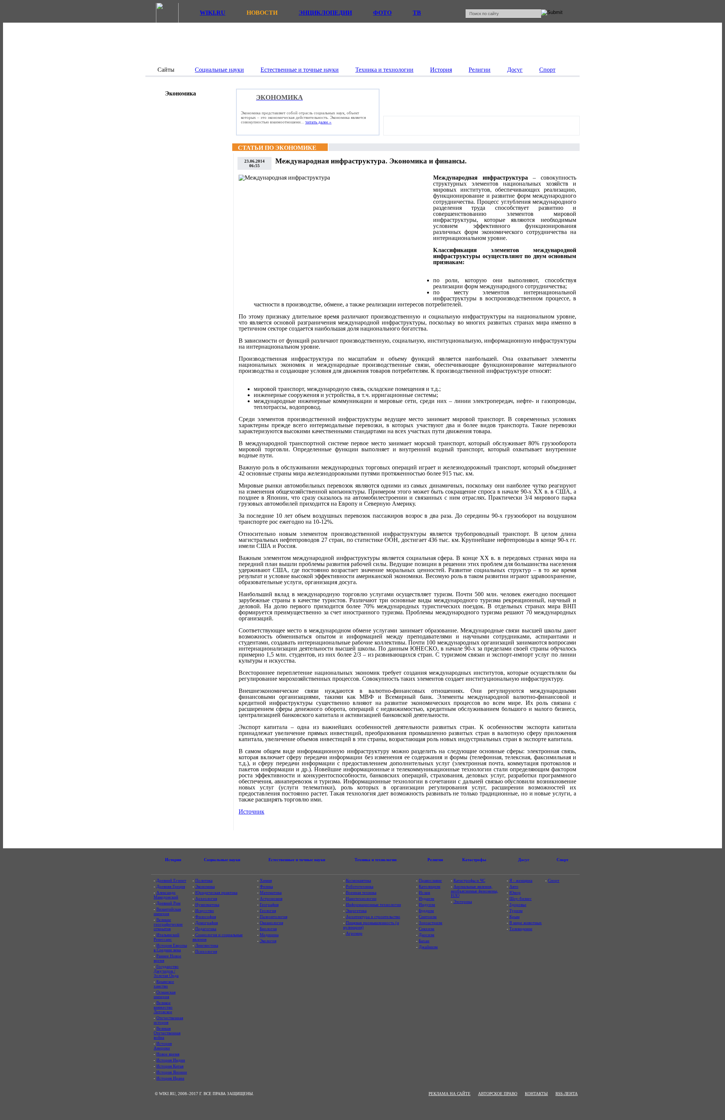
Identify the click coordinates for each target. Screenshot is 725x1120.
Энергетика (356, 910)
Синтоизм (428, 916)
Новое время (167, 1054)
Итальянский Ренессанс (166, 937)
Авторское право (497, 1093)
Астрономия (271, 898)
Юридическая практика (216, 892)
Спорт (553, 880)
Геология (268, 910)
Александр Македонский (166, 894)
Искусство (204, 910)
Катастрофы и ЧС (469, 880)
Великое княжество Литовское (163, 1007)
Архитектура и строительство (373, 916)
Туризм (516, 910)
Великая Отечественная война (167, 1033)
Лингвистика (206, 945)
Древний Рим (168, 903)
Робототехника (359, 886)
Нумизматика (207, 904)
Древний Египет (171, 880)
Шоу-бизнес (520, 898)
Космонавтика (358, 880)
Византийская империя (167, 911)
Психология (206, 951)
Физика (266, 886)
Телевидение (520, 928)
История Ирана (170, 1078)
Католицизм (429, 886)
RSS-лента (566, 1093)
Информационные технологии (373, 904)
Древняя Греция (170, 886)
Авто (513, 886)
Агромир (354, 933)
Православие (430, 880)
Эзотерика (463, 901)
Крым (514, 916)
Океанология (271, 922)
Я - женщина (520, 880)
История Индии (170, 1060)
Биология (268, 928)
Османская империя (165, 994)
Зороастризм (430, 922)
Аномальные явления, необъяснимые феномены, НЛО (474, 891)
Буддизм (426, 910)
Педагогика (205, 928)
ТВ (417, 12)
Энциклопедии (325, 12)
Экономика (205, 886)
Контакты (536, 1093)
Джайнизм (428, 947)
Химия (266, 880)
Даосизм (426, 934)
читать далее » (318, 122)
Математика (271, 892)
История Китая (170, 1066)
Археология (206, 898)
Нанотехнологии (361, 898)
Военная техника (361, 892)
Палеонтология (273, 916)
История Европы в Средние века (170, 947)
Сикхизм (426, 928)
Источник (251, 811)
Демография (206, 922)
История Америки (163, 1045)
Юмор (515, 892)
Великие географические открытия (168, 924)
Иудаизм (426, 898)
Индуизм (427, 904)
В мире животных (525, 922)
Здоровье (517, 904)
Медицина (269, 934)
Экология (268, 940)
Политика (204, 880)
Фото (382, 12)
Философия (205, 916)
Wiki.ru (212, 12)
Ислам (424, 892)
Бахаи (424, 940)
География (269, 904)
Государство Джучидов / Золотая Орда (166, 971)
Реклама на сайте (449, 1093)
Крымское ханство (164, 983)
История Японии (171, 1072)
